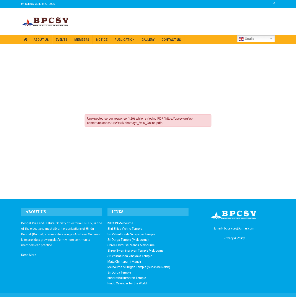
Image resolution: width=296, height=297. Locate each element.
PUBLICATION (124, 39)
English (250, 38)
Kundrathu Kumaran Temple (126, 278)
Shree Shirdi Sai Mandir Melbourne (131, 245)
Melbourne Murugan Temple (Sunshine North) (138, 267)
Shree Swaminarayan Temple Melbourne (135, 250)
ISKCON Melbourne (120, 223)
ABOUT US (41, 39)
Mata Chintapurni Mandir (124, 261)
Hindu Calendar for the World (127, 283)
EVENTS (61, 39)
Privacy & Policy (234, 238)
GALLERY (148, 39)
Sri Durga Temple (119, 272)
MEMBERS (81, 39)
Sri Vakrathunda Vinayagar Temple (131, 234)
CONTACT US (171, 39)
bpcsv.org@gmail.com (239, 228)
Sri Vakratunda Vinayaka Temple (129, 256)
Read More (28, 255)
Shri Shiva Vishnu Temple (124, 228)
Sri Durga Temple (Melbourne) (128, 239)
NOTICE (101, 39)
